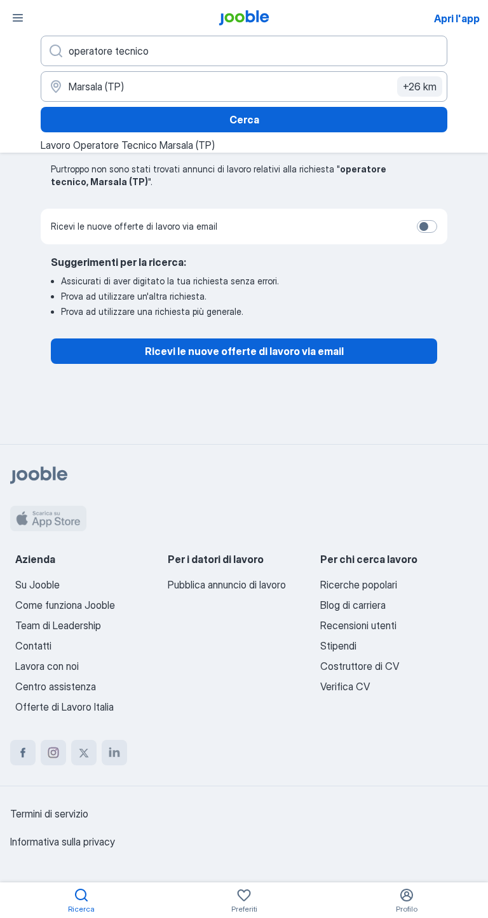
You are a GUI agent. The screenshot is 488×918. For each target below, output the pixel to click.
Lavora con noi (47, 666)
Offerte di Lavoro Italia (64, 706)
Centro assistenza (55, 686)
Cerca (244, 119)
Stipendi (338, 645)
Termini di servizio (49, 813)
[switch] (427, 226)
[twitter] (84, 752)
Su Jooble (37, 584)
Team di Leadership (58, 625)
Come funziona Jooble (65, 605)
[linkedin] (114, 752)
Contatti (33, 645)
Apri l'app (457, 18)
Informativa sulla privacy (62, 841)
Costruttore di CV (359, 666)
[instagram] (53, 752)
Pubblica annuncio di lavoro (227, 584)
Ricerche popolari (358, 584)
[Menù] (17, 18)
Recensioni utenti (358, 625)
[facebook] (23, 752)
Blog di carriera (353, 605)
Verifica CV (345, 686)
